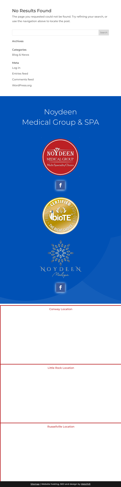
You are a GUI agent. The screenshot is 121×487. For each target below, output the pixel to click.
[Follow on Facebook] (60, 185)
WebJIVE (85, 484)
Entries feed (20, 73)
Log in (16, 67)
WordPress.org (22, 85)
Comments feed (23, 79)
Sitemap (35, 484)
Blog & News (20, 54)
